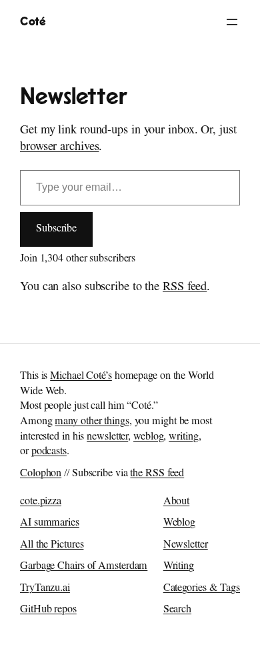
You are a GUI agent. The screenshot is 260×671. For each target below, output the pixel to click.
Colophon (40, 474)
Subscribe (56, 229)
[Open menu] (232, 22)
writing (183, 437)
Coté (32, 21)
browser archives (59, 148)
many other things (92, 422)
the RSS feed (157, 474)
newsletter (107, 437)
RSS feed (185, 288)
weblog (148, 437)
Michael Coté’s (81, 377)
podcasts (49, 452)
